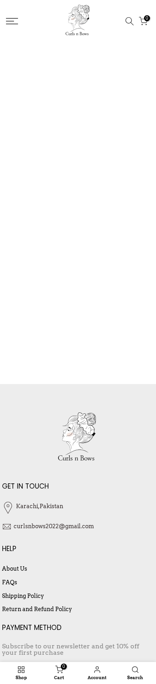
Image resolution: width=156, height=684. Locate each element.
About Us (14, 568)
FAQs (9, 582)
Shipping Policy (23, 596)
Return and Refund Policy (37, 609)
